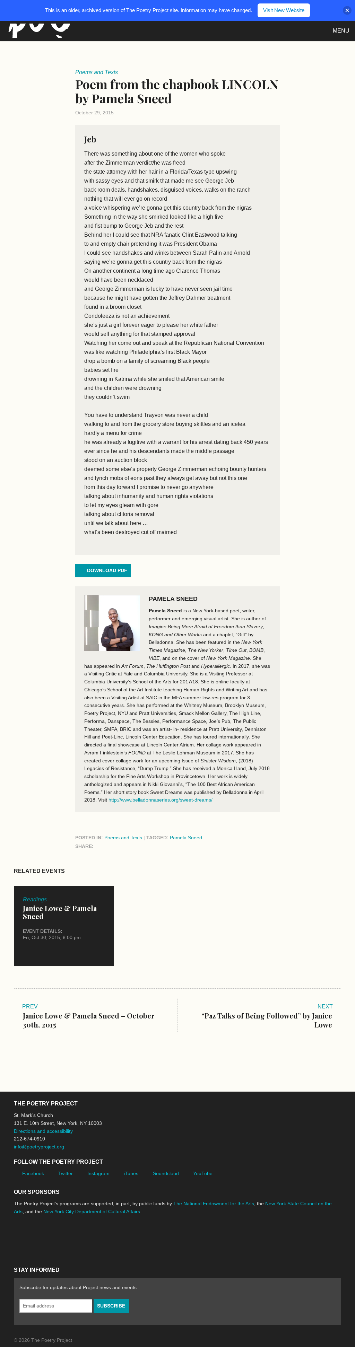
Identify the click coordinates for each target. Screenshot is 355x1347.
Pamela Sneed (173, 598)
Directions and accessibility (43, 1131)
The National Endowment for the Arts (213, 1203)
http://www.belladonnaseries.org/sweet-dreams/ (161, 800)
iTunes (131, 1173)
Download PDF (107, 570)
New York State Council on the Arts (115, 1238)
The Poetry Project (38, 31)
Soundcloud (166, 1173)
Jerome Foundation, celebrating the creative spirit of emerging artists (78, 1237)
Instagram (98, 1173)
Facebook (33, 1173)
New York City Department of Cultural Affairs (91, 1211)
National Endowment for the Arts (33, 1237)
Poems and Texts (123, 837)
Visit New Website (283, 10)
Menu (341, 31)
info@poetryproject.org (39, 1146)
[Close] (347, 10)
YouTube (203, 1173)
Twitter (65, 1173)
